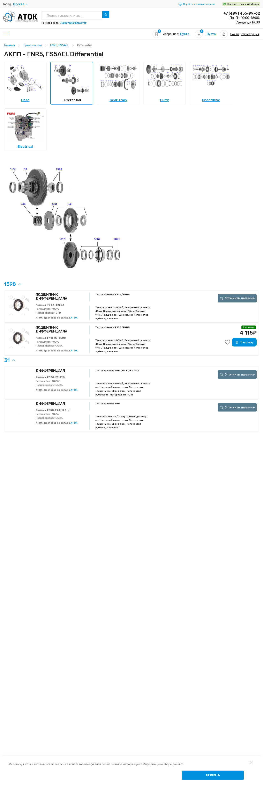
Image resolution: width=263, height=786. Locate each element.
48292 (55, 308)
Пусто (184, 34)
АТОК (73, 317)
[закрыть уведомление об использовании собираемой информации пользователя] (251, 762)
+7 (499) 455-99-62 (241, 13)
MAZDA (58, 345)
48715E (55, 381)
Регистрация (250, 34)
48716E (55, 414)
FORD (57, 312)
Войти (234, 34)
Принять (213, 775)
